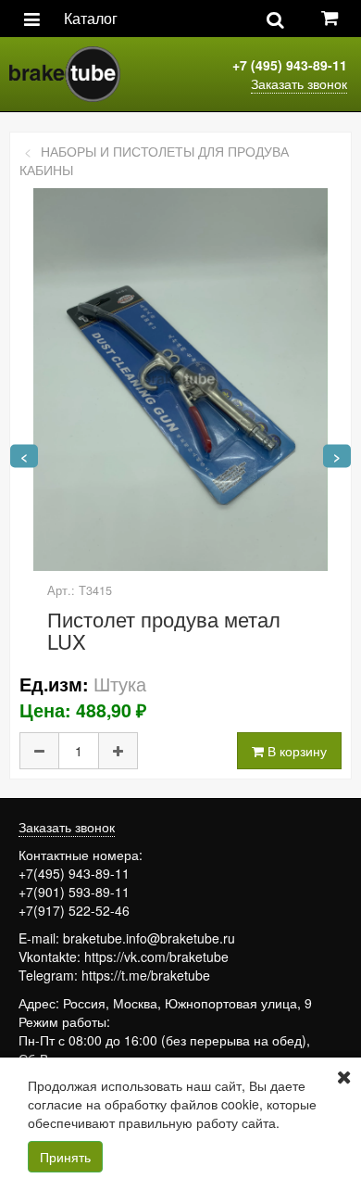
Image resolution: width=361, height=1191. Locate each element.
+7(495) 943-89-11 (74, 873)
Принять (65, 1156)
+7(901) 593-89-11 (74, 891)
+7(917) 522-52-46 (74, 910)
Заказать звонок (299, 83)
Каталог (91, 18)
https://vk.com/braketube (156, 956)
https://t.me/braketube (145, 975)
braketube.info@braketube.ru (149, 938)
